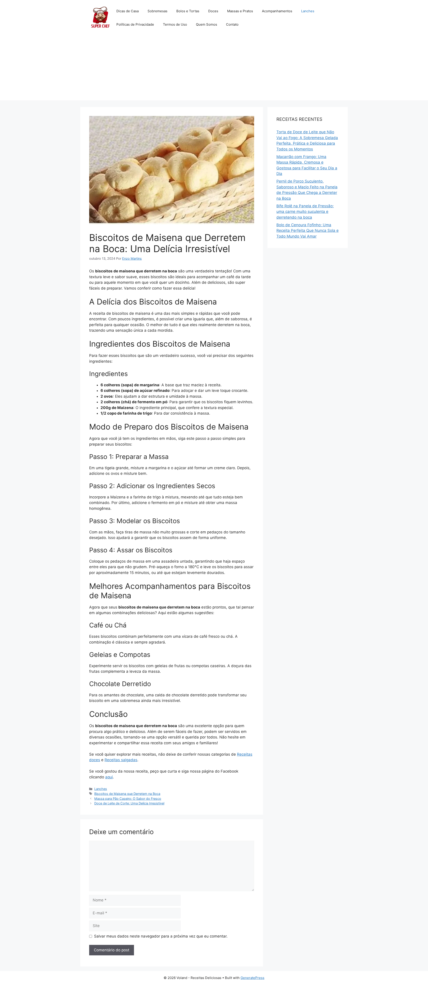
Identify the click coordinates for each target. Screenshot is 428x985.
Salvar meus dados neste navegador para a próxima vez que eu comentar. (161, 936)
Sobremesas (157, 11)
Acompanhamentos (277, 11)
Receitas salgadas (121, 760)
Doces (213, 11)
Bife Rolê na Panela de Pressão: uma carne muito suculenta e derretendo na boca (305, 212)
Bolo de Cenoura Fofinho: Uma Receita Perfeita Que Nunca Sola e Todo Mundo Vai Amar (307, 231)
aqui (109, 777)
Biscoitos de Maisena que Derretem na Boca (127, 794)
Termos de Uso (175, 24)
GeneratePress (252, 978)
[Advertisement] (214, 69)
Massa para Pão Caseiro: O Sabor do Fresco (127, 798)
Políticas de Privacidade (135, 24)
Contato (232, 24)
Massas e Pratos (240, 11)
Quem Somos (206, 24)
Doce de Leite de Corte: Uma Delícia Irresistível (129, 803)
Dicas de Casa (127, 11)
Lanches (307, 11)
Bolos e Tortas (187, 11)
